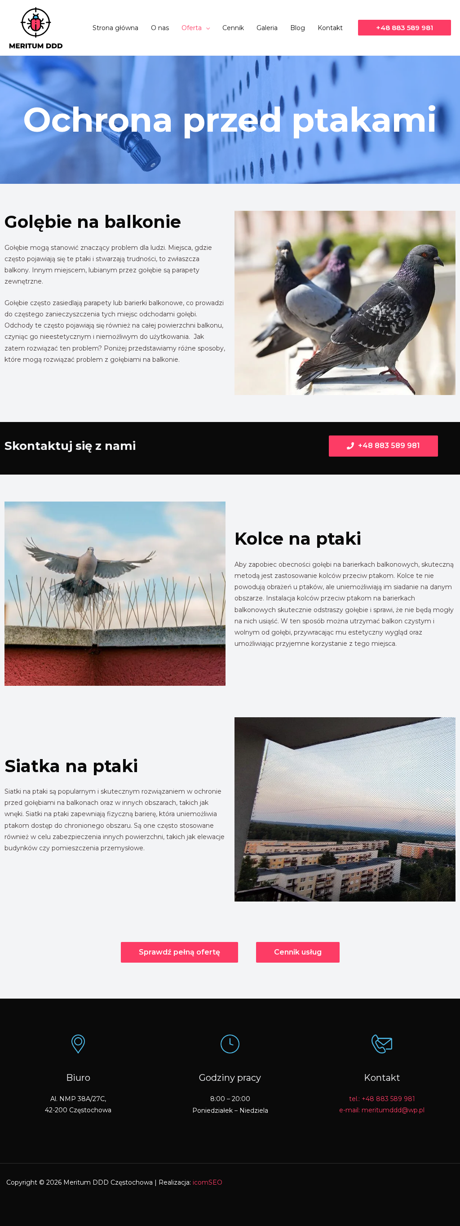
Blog (297, 28)
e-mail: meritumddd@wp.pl (382, 1110)
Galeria (267, 28)
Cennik (233, 28)
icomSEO (207, 1182)
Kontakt (330, 28)
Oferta (191, 28)
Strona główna (115, 28)
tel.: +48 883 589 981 (382, 1099)
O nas (160, 28)
